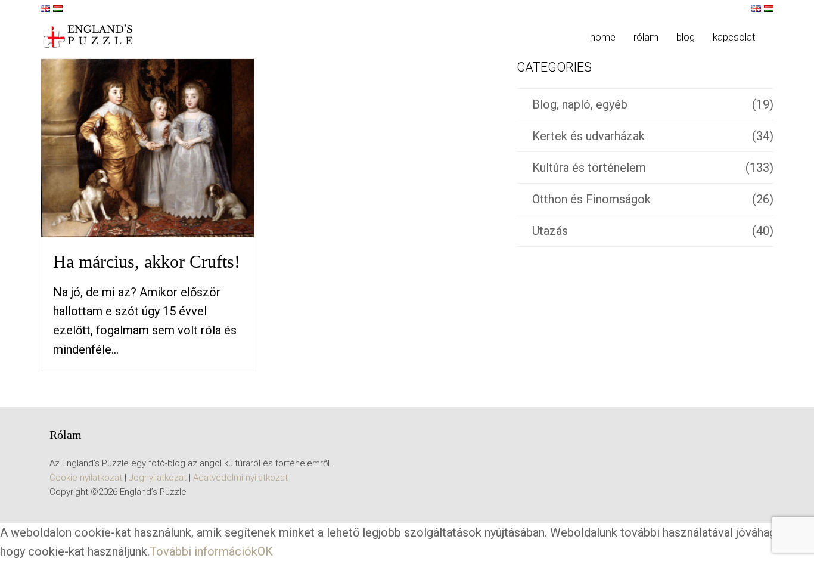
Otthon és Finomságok (591, 199)
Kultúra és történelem (589, 167)
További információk (203, 551)
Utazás (550, 231)
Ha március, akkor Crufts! (146, 261)
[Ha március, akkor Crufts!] (147, 147)
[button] (773, 36)
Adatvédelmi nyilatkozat (240, 477)
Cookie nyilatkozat (85, 477)
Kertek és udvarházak (588, 136)
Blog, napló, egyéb (579, 104)
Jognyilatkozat (158, 477)
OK (265, 551)
